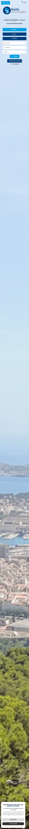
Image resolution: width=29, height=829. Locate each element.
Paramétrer (13, 819)
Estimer (14, 38)
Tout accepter (13, 823)
